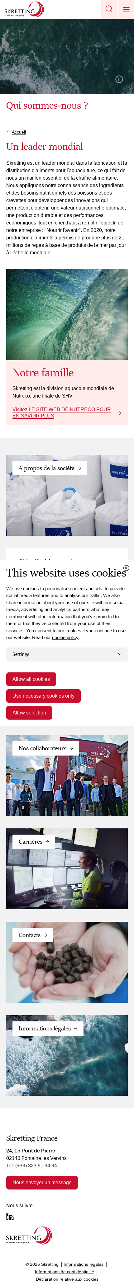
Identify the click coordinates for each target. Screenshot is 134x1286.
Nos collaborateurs (42, 748)
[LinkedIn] (10, 1216)
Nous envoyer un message (42, 1182)
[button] (109, 9)
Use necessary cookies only (43, 696)
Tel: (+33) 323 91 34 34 (31, 1165)
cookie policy (65, 637)
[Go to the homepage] (29, 1235)
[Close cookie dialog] (126, 567)
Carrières (30, 841)
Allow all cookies (31, 679)
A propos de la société (46, 468)
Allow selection (29, 712)
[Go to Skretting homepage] (24, 9)
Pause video (119, 79)
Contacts (30, 935)
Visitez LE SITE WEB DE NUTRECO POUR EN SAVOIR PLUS (61, 412)
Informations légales (45, 1028)
